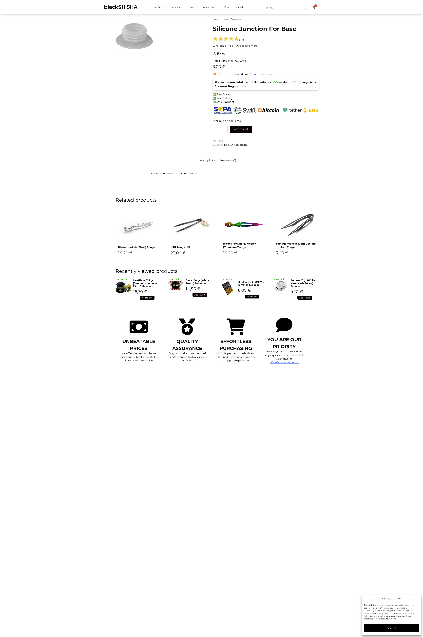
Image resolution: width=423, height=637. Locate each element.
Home (215, 19)
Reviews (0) (228, 160)
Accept (391, 628)
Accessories (209, 7)
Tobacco (176, 7)
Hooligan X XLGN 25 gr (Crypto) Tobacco (252, 283)
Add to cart (241, 129)
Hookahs (158, 7)
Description (206, 160)
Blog (227, 7)
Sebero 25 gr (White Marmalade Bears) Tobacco (303, 283)
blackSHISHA (120, 7)
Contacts (239, 7)
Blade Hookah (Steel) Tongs (136, 247)
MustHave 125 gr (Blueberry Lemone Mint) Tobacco (145, 283)
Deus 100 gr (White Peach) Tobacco (197, 282)
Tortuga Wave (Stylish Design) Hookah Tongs (296, 245)
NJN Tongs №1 (180, 247)
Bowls (192, 7)
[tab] (206, 160)
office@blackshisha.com (284, 362)
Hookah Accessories (232, 19)
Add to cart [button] (147, 297)
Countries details (261, 74)
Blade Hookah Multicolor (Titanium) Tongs (239, 245)
